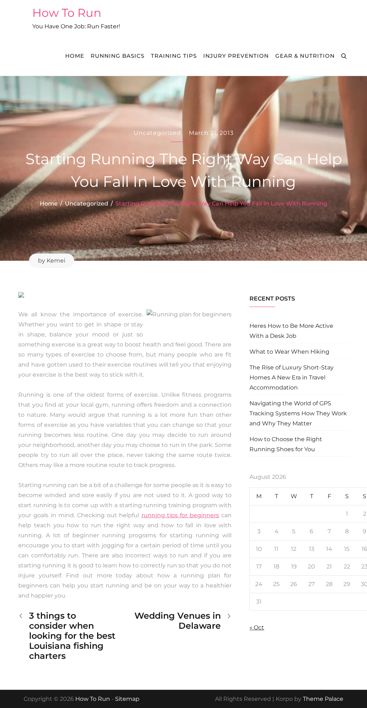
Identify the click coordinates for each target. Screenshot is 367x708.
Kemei (56, 260)
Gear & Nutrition (305, 55)
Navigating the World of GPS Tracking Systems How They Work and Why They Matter (298, 413)
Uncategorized (157, 132)
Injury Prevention (236, 55)
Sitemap (127, 698)
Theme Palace (323, 698)
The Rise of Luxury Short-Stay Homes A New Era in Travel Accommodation (291, 377)
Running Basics (117, 55)
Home (74, 55)
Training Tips (174, 55)
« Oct (256, 627)
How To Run (66, 13)
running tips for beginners (180, 515)
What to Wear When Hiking (289, 351)
